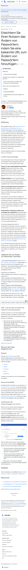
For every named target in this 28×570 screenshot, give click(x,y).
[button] (14, 462)
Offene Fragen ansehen (7, 535)
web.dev (2, 26)
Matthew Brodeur (10, 489)
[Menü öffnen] (2, 1)
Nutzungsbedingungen (6, 563)
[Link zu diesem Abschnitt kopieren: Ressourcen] (10, 478)
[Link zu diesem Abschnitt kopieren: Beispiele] (7, 353)
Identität (14, 26)
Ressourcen (4, 5)
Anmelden (24, 1)
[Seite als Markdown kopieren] (22, 64)
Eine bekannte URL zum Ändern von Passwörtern (15, 481)
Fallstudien (4, 544)
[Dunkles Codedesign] (25, 301)
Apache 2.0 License (15, 503)
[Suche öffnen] (17, 1)
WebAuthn (3, 132)
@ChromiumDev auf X (6, 551)
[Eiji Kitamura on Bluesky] (12, 108)
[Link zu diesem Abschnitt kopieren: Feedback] (9, 468)
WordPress (6, 373)
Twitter (5, 371)
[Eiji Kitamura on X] (7, 108)
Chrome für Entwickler (6, 540)
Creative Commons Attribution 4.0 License (13, 501)
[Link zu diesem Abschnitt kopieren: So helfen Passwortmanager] (19, 157)
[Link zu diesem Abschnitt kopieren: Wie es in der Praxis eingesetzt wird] (13, 349)
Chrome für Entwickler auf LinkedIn (9, 555)
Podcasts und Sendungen (7, 546)
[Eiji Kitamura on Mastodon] (11, 108)
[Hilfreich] (9, 29)
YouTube (4, 553)
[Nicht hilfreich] (11, 29)
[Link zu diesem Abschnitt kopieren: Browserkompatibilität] (15, 382)
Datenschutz (14, 563)
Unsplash (18, 489)
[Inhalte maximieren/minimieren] (12, 69)
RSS (3, 558)
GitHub (5, 366)
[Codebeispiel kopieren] (27, 301)
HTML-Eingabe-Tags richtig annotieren (15, 175)
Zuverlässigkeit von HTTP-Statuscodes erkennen (15, 484)
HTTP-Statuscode (15, 289)
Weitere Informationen (6, 343)
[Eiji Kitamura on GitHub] (9, 108)
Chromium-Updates (6, 542)
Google (5, 364)
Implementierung (10, 356)
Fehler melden (5, 533)
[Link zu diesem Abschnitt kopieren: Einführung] (10, 122)
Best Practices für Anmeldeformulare (12, 486)
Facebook (6, 369)
